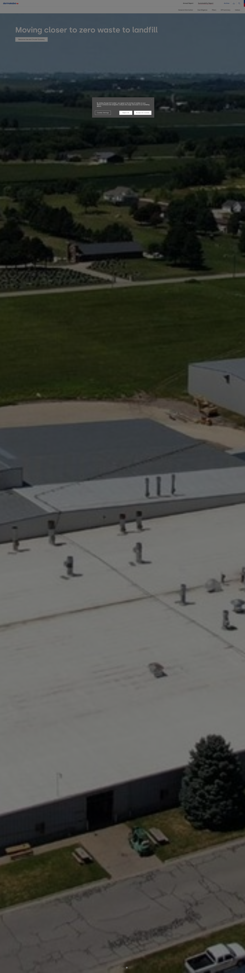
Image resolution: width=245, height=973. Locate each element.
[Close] (151, 100)
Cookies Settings (103, 113)
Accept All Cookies (142, 113)
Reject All (125, 113)
